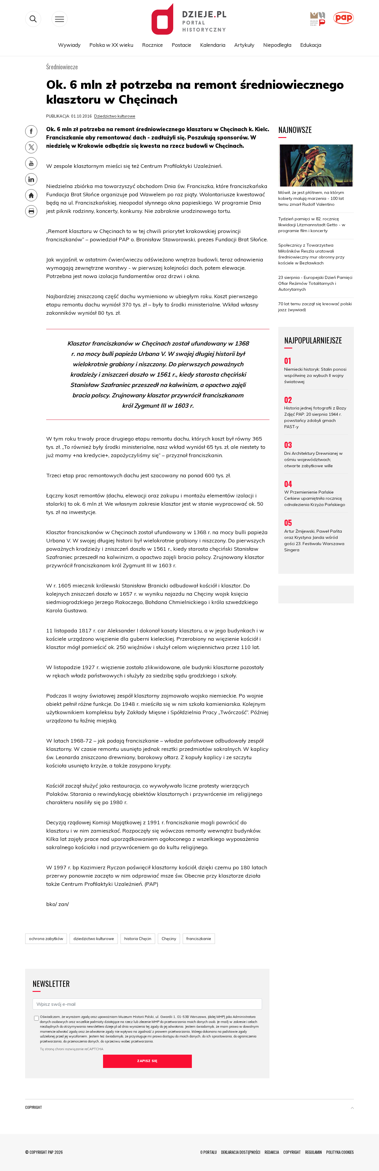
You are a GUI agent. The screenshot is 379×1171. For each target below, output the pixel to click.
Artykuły (244, 45)
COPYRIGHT (292, 1152)
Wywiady (69, 45)
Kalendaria (212, 45)
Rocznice (152, 45)
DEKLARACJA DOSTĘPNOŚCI (240, 1152)
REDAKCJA (272, 1152)
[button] (352, 1108)
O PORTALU (208, 1152)
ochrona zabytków (46, 938)
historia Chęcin (137, 938)
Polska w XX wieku (111, 45)
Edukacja (310, 45)
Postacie (181, 45)
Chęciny (169, 938)
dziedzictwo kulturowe (93, 938)
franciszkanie (199, 938)
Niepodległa (277, 45)
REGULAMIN (313, 1152)
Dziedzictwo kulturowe (114, 116)
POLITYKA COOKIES (340, 1152)
